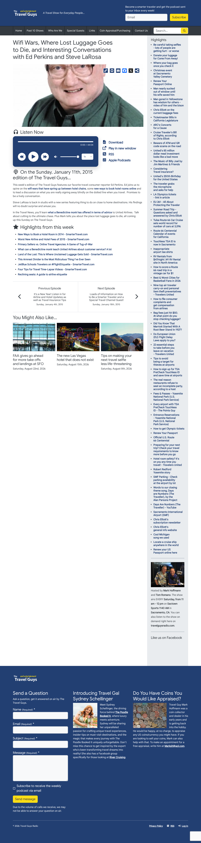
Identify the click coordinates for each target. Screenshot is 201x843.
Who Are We (55, 30)
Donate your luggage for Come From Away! (165, 57)
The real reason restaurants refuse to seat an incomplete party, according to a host (168, 384)
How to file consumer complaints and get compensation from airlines (165, 303)
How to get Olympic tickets (168, 428)
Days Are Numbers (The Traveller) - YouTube (166, 506)
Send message (25, 799)
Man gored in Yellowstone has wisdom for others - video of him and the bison (168, 102)
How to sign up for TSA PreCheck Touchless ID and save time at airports (167, 372)
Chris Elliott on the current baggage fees (165, 111)
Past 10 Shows (35, 30)
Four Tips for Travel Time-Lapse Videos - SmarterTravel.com (52, 269)
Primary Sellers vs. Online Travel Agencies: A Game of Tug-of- (53, 244)
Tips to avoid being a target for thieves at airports (163, 361)
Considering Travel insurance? (163, 170)
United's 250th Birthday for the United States (167, 178)
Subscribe (179, 17)
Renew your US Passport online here (165, 551)
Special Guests (75, 30)
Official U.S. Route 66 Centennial (163, 439)
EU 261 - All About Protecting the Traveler (166, 203)
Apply (184, 31)
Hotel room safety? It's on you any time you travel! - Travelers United (167, 462)
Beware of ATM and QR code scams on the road (167, 145)
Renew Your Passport (165, 433)
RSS (111, 154)
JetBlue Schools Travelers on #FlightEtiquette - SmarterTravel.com (56, 264)
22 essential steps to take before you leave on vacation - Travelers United (163, 349)
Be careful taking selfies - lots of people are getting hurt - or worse (167, 48)
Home (18, 30)
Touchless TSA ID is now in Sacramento (164, 243)
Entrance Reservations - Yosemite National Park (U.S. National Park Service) (166, 419)
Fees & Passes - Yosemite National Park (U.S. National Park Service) (168, 396)
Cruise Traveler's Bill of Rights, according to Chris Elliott (165, 135)
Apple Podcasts (119, 160)
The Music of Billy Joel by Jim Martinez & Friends (167, 163)
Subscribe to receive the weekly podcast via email (39, 788)
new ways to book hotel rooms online (115, 188)
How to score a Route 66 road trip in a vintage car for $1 (165, 270)
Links (92, 30)
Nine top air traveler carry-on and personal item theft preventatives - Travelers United (167, 290)
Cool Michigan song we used (161, 536)
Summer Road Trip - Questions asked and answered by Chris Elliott (167, 212)
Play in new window (122, 148)
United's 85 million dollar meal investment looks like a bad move (166, 153)
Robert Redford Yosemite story (162, 471)
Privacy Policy (156, 826)
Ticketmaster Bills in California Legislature (165, 119)
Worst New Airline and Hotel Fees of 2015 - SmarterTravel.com (53, 239)
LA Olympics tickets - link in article (164, 196)
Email (22, 724)
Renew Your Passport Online (162, 83)
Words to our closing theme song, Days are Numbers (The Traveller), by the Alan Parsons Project (165, 494)
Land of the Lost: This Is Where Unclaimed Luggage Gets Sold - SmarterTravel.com (65, 254)
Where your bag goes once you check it (165, 64)
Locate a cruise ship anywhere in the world (166, 543)
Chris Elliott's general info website (165, 528)
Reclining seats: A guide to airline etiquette (42, 274)
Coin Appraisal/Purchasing (115, 30)
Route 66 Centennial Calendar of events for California (165, 234)
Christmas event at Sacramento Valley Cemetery (162, 73)
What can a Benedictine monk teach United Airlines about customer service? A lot (65, 249)
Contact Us (141, 30)
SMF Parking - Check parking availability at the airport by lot (165, 480)
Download (116, 142)
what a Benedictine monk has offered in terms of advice (80, 212)
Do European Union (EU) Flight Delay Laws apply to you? (164, 337)
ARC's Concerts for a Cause (162, 126)
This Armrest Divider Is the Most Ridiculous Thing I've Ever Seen (54, 259)
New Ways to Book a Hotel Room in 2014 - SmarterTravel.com (53, 234)
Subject (24, 738)
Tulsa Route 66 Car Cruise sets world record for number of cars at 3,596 (168, 223)
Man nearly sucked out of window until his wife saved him (164, 91)
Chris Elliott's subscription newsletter (167, 521)
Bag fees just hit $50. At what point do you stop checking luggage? (167, 316)
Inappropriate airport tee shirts (163, 250)
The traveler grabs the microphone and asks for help (163, 187)
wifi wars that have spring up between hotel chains (57, 188)
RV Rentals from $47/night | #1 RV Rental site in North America (167, 259)
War (90, 244)
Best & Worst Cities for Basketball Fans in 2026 (167, 279)
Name (23, 709)
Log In (185, 826)
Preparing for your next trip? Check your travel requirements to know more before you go (166, 449)
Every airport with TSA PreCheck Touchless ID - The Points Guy (166, 407)
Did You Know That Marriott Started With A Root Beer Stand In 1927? (167, 326)
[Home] (25, 13)
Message (25, 753)
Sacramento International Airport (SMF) (168, 513)
